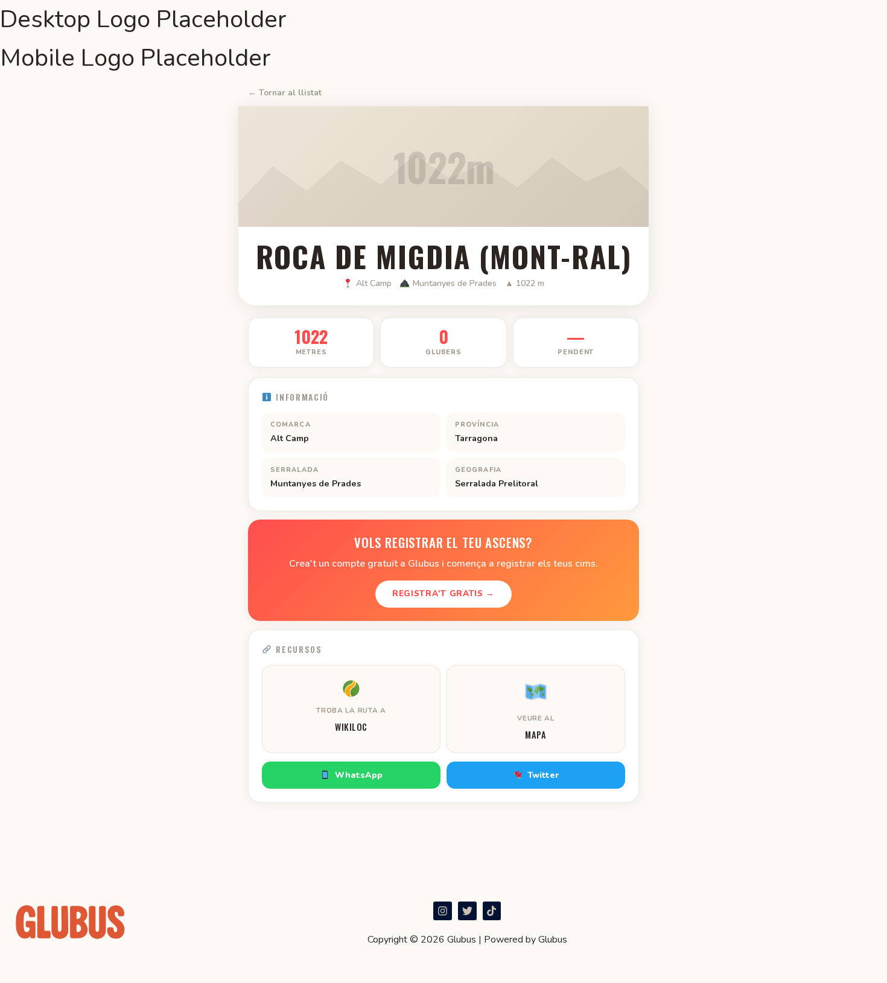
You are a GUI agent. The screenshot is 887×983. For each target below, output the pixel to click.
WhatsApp (359, 775)
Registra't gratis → (443, 593)
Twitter (543, 775)
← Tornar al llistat (285, 92)
